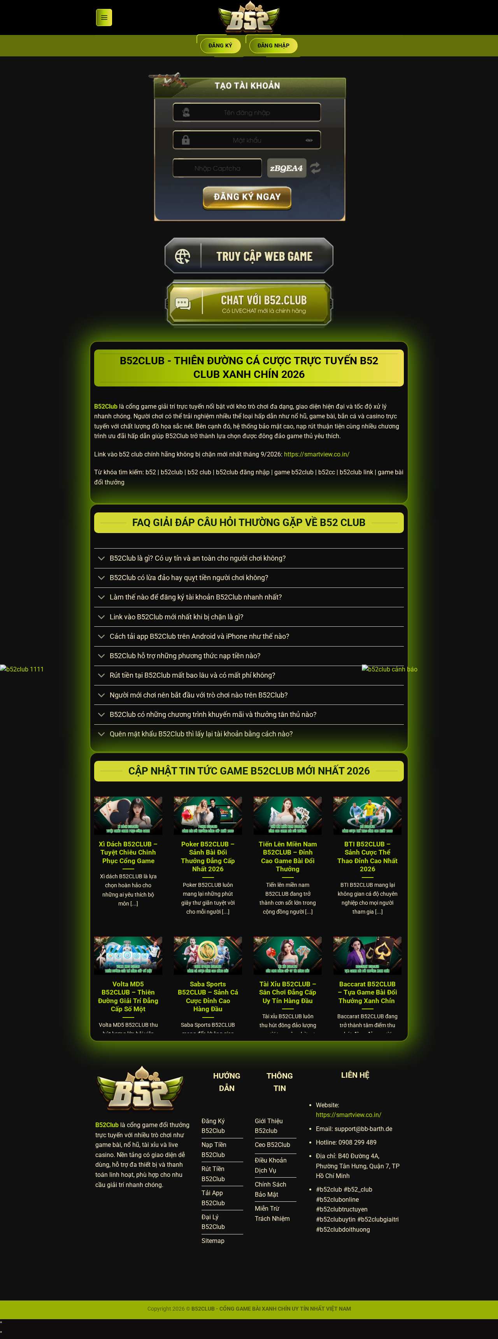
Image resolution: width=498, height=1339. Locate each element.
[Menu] (104, 17)
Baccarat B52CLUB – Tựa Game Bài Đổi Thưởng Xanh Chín (367, 993)
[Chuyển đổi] (101, 559)
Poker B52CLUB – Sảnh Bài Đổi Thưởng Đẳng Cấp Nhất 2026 (208, 857)
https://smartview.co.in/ (317, 454)
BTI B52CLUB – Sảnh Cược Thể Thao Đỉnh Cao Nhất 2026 (367, 857)
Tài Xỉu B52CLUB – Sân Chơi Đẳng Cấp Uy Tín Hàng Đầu (287, 993)
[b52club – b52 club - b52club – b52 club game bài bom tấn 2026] (249, 17)
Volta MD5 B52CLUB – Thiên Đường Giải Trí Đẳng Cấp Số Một (128, 997)
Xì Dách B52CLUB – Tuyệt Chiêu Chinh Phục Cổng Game (128, 853)
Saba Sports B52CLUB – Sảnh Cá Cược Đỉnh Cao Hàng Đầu (208, 997)
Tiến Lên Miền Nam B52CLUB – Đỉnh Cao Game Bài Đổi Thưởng (288, 857)
